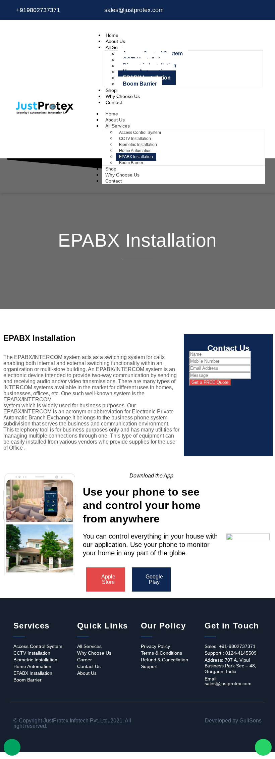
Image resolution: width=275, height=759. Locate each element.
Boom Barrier (140, 84)
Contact (114, 102)
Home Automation (135, 150)
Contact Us (89, 666)
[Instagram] (251, 10)
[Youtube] (263, 10)
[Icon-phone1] (12, 747)
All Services (117, 126)
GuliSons (250, 720)
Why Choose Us (123, 96)
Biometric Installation (138, 144)
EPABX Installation (136, 156)
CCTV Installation (135, 138)
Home (112, 35)
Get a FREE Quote (209, 382)
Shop (111, 90)
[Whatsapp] (263, 747)
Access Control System (140, 132)
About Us (115, 41)
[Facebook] (239, 10)
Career (84, 659)
